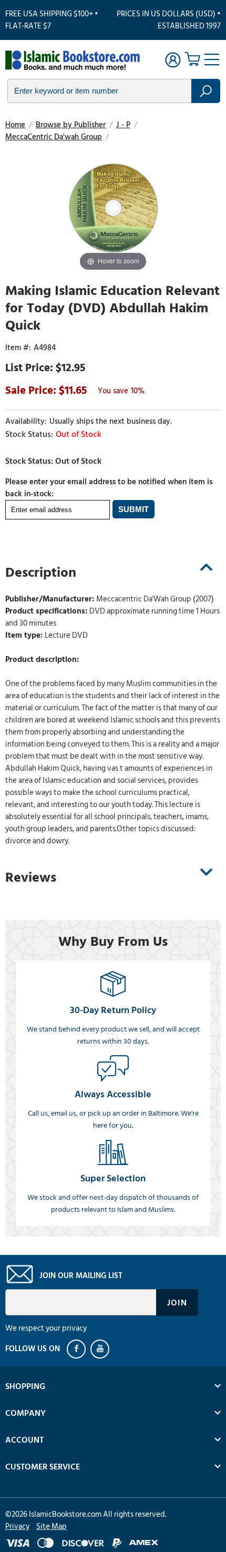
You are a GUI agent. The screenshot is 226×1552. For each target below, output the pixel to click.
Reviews (30, 877)
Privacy (17, 1526)
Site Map (51, 1526)
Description (40, 572)
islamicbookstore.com (72, 61)
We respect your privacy (46, 1328)
